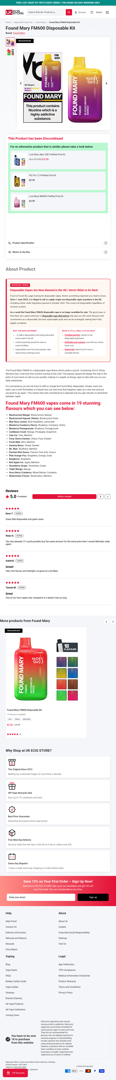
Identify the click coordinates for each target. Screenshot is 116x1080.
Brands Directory (14, 998)
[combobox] (43, 12)
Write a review (64, 496)
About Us (63, 921)
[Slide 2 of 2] (10, 51)
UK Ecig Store (88, 1066)
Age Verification (66, 964)
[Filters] (101, 496)
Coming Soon (12, 1015)
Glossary (10, 992)
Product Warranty (67, 981)
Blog (8, 964)
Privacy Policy (66, 992)
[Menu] (107, 12)
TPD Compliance (67, 970)
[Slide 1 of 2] (10, 42)
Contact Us (11, 927)
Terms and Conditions (69, 987)
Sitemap (63, 938)
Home (8, 22)
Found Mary (40, 22)
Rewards (10, 944)
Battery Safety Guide (16, 981)
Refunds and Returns (16, 938)
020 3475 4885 (20, 1067)
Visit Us (62, 944)
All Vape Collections (15, 1009)
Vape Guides (12, 987)
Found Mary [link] (19, 33)
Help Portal (11, 921)
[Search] (69, 12)
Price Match (12, 949)
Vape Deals (11, 970)
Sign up (93, 897)
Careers (62, 927)
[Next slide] (107, 84)
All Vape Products (14, 1004)
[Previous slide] (20, 84)
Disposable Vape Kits (23, 22)
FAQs (8, 976)
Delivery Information (16, 932)
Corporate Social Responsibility (74, 932)
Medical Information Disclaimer (74, 976)
